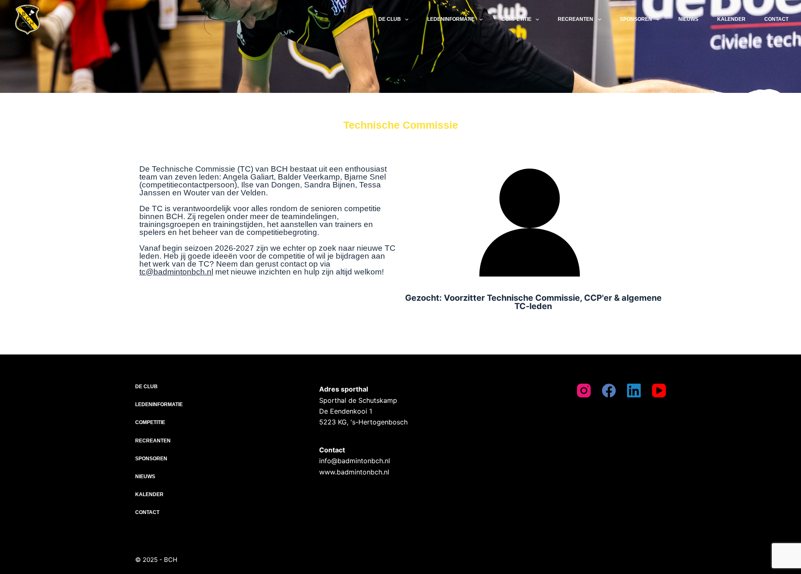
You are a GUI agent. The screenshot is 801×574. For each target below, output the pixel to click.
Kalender (731, 19)
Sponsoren (636, 19)
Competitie (516, 19)
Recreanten (575, 19)
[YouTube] (659, 390)
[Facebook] (609, 390)
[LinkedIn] (634, 390)
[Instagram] (584, 390)
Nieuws (688, 19)
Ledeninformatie (451, 19)
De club (389, 19)
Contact (776, 19)
